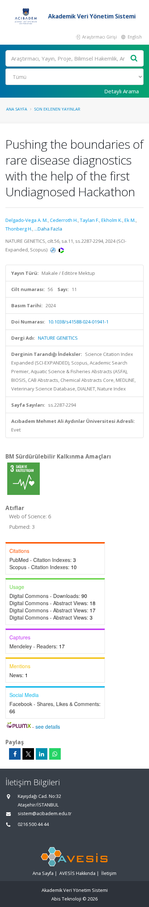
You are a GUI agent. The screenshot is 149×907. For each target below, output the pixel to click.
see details (47, 726)
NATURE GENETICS (58, 338)
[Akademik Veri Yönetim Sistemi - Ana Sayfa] (26, 16)
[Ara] (134, 58)
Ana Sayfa (16, 109)
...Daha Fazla (48, 228)
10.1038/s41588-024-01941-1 (78, 321)
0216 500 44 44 (33, 824)
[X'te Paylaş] (28, 754)
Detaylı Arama (121, 91)
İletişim (108, 873)
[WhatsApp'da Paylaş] (55, 754)
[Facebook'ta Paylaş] (15, 754)
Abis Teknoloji (66, 899)
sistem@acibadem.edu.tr (45, 813)
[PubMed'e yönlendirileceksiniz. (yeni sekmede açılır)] (53, 249)
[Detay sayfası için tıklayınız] (23, 478)
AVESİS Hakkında (77, 873)
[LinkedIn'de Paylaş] (41, 754)
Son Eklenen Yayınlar (57, 109)
